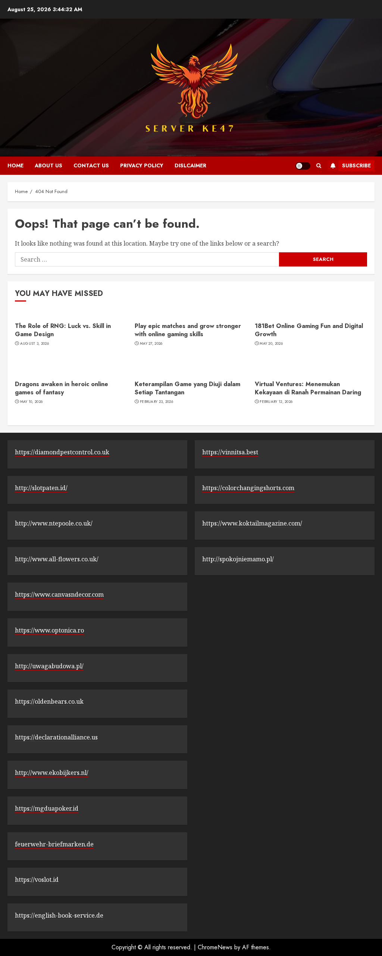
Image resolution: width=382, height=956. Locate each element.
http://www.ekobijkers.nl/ (51, 773)
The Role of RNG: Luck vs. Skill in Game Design (63, 330)
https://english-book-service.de (59, 915)
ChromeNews (215, 947)
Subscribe (356, 165)
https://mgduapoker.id (46, 808)
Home (15, 165)
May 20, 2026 (271, 343)
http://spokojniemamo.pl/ (238, 559)
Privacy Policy (141, 165)
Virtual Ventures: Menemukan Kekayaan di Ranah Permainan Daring (308, 388)
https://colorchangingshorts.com (248, 488)
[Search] (318, 165)
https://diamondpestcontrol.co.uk (62, 452)
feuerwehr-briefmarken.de (54, 844)
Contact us (91, 165)
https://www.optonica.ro (49, 630)
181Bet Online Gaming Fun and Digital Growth (309, 330)
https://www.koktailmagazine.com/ (252, 523)
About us (48, 165)
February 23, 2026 (156, 401)
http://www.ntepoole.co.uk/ (54, 523)
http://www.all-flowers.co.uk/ (56, 559)
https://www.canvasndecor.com (59, 594)
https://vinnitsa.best (230, 452)
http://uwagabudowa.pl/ (49, 666)
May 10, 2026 (31, 401)
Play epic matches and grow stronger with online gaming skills (188, 330)
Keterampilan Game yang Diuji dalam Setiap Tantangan (187, 388)
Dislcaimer (190, 165)
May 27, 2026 (151, 343)
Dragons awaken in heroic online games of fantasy (61, 388)
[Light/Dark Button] (302, 166)
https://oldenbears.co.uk (49, 701)
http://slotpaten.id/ (41, 488)
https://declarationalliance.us (56, 737)
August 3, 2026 (34, 343)
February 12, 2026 (276, 401)
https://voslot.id (37, 879)
